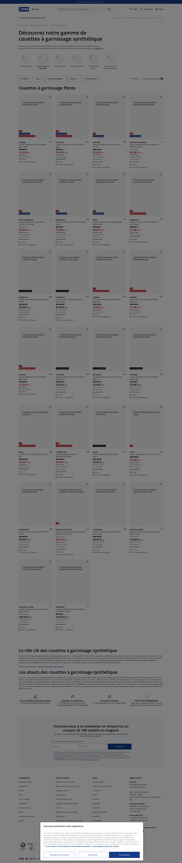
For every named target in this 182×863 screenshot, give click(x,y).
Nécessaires (93, 855)
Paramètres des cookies (59, 855)
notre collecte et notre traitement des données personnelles (68, 846)
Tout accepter (124, 855)
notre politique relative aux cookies (105, 846)
